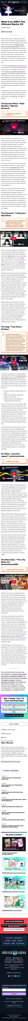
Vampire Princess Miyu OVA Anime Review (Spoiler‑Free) (12, 793)
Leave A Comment (14, 724)
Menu (4, 2)
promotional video (15, 167)
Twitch (19, 976)
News (13, 943)
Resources (18, 938)
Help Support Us (17, 958)
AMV (5, 737)
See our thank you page (14, 715)
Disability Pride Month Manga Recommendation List (9, 853)
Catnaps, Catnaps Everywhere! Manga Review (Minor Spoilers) (13, 813)
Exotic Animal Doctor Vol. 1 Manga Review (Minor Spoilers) (12, 785)
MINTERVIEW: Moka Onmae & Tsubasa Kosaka (13, 873)
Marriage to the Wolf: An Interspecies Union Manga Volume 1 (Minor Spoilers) (12, 826)
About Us (8, 958)
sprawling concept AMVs (8, 682)
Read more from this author (10, 761)
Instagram (12, 976)
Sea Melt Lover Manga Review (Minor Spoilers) (13, 819)
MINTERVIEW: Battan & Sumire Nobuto (12, 910)
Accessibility (8, 962)
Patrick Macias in (17, 65)
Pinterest (16, 976)
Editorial (8, 733)
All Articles (20, 943)
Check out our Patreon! (13, 929)
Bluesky (9, 976)
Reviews (8, 940)
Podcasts (7, 943)
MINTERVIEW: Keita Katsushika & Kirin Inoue (13, 892)
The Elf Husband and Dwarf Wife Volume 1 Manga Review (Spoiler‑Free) (14, 800)
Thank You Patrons (10, 960)
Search (25, 2)
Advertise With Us (18, 962)
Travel (14, 940)
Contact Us (20, 960)
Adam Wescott (6, 27)
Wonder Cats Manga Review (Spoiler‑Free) (12, 806)
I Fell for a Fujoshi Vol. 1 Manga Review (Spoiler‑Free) (11, 778)
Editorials (9, 938)
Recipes (20, 940)
